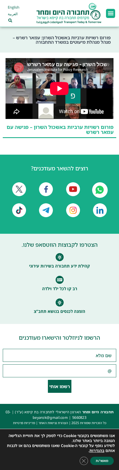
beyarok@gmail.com (50, 417)
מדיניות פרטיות (24, 422)
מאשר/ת (102, 460)
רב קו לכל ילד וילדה (59, 288)
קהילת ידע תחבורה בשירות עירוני (59, 266)
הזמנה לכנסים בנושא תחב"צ (59, 311)
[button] (110, 13)
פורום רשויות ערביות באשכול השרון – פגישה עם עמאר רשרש (60, 129)
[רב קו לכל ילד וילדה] (60, 280)
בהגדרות (96, 450)
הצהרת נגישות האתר (53, 422)
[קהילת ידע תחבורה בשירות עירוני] (60, 257)
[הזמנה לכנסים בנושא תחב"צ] (60, 302)
